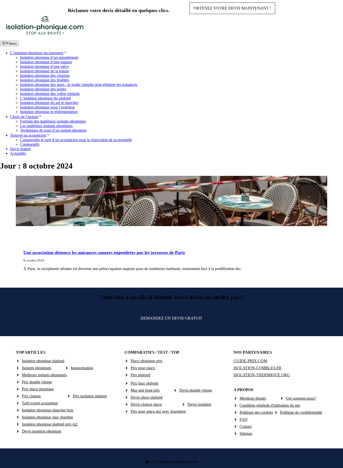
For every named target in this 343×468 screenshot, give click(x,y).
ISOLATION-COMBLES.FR (257, 368)
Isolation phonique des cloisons (45, 75)
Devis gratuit (20, 149)
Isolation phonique (310, 183)
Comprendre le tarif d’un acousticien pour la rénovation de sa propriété (76, 140)
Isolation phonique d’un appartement (49, 57)
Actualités (18, 153)
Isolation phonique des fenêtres (44, 80)
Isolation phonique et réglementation (49, 112)
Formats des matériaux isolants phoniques (53, 121)
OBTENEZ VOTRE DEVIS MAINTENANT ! (232, 8)
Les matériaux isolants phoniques (46, 126)
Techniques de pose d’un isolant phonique (53, 130)
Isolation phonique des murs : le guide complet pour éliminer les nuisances (78, 84)
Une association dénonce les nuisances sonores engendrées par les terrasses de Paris (104, 252)
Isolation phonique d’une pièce (44, 66)
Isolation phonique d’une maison (46, 62)
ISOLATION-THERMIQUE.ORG (262, 375)
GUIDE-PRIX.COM (250, 361)
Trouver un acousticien (28, 135)
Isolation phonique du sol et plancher (49, 102)
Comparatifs (29, 144)
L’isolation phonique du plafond (45, 98)
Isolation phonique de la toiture (44, 71)
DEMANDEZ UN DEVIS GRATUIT (171, 318)
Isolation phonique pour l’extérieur (47, 107)
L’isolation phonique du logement (36, 53)
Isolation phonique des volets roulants (50, 93)
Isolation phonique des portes (43, 89)
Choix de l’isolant (24, 117)
